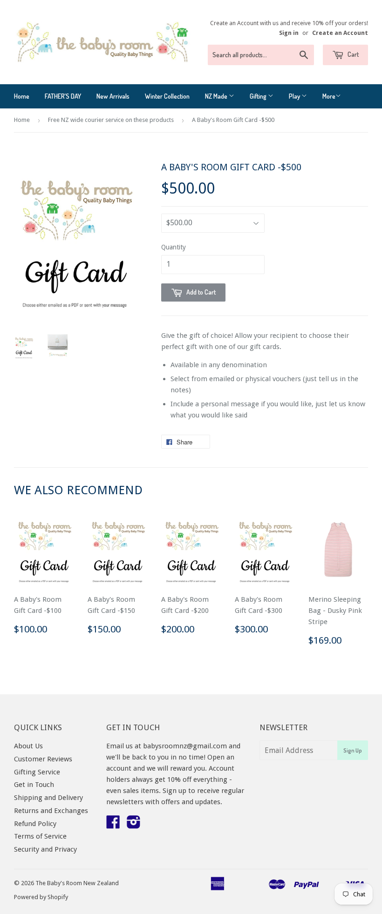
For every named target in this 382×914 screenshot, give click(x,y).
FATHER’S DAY (63, 96)
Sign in (289, 32)
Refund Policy (35, 824)
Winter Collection (167, 96)
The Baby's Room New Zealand (77, 883)
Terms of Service (40, 836)
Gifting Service (37, 772)
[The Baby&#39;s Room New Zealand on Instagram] (134, 825)
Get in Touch (34, 784)
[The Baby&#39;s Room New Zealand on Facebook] (113, 825)
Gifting (259, 96)
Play (295, 96)
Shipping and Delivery (48, 797)
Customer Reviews (43, 759)
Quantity (173, 247)
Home (21, 96)
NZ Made (217, 96)
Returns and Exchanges (51, 810)
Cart (352, 54)
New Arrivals (113, 96)
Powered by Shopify (41, 897)
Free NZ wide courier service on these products (111, 119)
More (328, 96)
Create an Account (340, 32)
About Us (28, 746)
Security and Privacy (45, 849)
